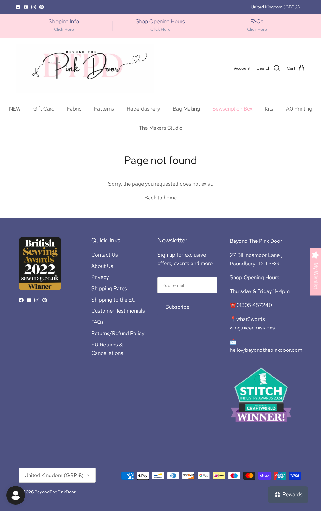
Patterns (104, 108)
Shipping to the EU (113, 299)
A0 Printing (299, 108)
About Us (102, 266)
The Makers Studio (187, 7)
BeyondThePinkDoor (54, 492)
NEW (15, 108)
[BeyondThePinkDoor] (85, 68)
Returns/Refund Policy (117, 333)
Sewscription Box (232, 108)
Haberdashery (143, 108)
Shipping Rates (109, 288)
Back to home (161, 197)
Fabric (74, 108)
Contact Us (104, 254)
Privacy (100, 277)
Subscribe (177, 306)
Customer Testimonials (118, 310)
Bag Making (186, 108)
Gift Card (44, 108)
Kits (269, 108)
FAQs (97, 321)
